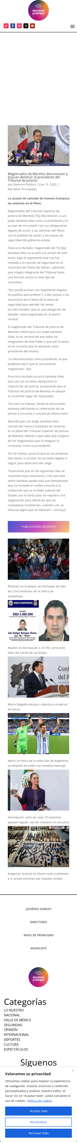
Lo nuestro (14, 1010)
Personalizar (38, 1122)
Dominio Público (24, 184)
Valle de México (17, 1020)
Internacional (16, 1034)
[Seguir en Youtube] (32, 25)
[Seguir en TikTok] (6, 25)
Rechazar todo (38, 1133)
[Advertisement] (38, 72)
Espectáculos (16, 1049)
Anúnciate (38, 948)
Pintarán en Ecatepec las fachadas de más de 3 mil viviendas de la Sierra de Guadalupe (37, 591)
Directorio (38, 922)
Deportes (12, 1039)
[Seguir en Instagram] (19, 25)
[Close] (72, 1070)
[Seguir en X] (25, 25)
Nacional (14, 189)
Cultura (11, 1044)
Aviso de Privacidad (39, 935)
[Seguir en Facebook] (12, 25)
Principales (29, 189)
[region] (38, 1104)
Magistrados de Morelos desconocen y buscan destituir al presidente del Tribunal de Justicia (38, 177)
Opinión (10, 1029)
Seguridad (13, 1025)
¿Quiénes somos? (38, 909)
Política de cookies (39, 1101)
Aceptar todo (38, 1111)
